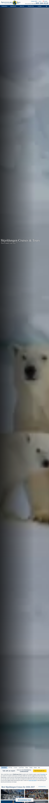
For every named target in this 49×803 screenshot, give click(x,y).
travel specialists (32, 780)
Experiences (13, 6)
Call (24, 771)
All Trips (10, 767)
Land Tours (21, 767)
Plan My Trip (31, 6)
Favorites (45, 1)
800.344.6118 (42, 3)
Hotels (30, 767)
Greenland (4, 767)
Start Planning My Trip (39, 770)
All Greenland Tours (42, 786)
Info (39, 767)
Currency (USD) (34, 1)
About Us (22, 6)
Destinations (4, 6)
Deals (35, 767)
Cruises (15, 767)
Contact (39, 6)
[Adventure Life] (11, 2)
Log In (40, 1)
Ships (26, 767)
